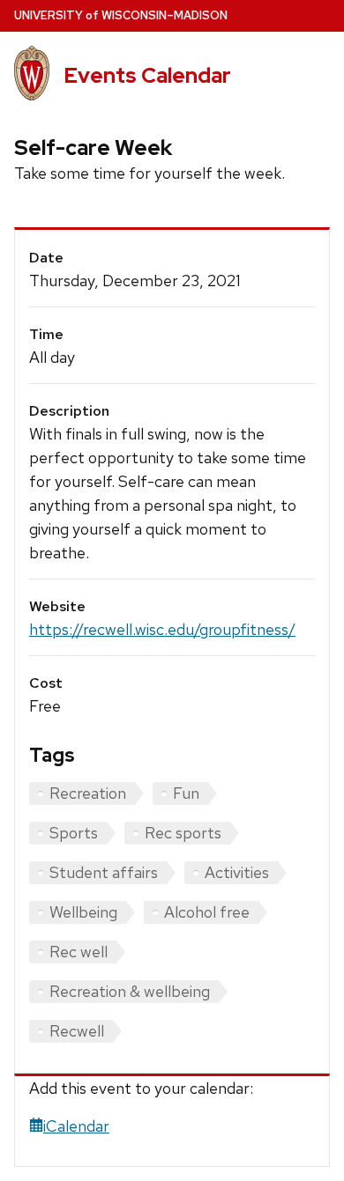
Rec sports (183, 833)
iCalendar (76, 1126)
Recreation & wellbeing (129, 991)
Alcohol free (207, 912)
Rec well (78, 951)
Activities (237, 872)
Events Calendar (147, 75)
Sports (73, 833)
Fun (186, 793)
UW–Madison (121, 15)
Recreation (87, 793)
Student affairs (103, 872)
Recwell (76, 1031)
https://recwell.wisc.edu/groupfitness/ (162, 629)
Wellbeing (83, 912)
